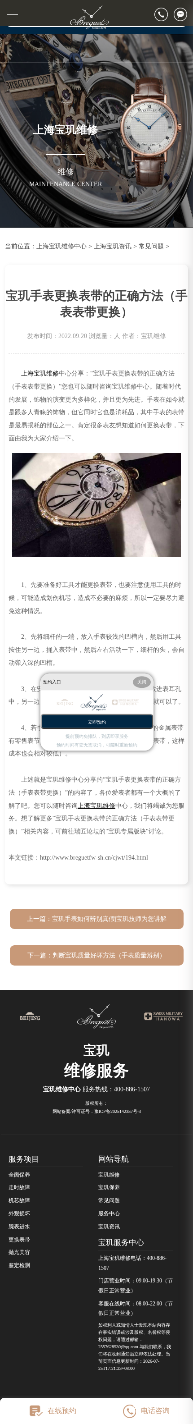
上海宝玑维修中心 (61, 246)
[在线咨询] (183, 14)
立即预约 (97, 721)
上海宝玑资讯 (113, 246)
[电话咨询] (164, 14)
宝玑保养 (109, 1187)
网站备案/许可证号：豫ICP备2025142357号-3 (97, 1111)
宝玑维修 (109, 1174)
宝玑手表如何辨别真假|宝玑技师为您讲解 (109, 918)
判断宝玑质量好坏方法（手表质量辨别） (109, 955)
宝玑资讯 (109, 1226)
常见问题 (151, 246)
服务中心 (109, 1213)
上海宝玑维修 (40, 373)
